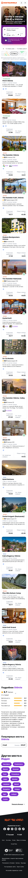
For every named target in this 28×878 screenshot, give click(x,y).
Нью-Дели (6, 764)
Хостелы (8, 840)
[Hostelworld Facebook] (4, 829)
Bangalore (6, 789)
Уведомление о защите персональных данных (12, 859)
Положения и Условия (8, 863)
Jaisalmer (6, 784)
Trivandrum (15, 774)
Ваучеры (23, 863)
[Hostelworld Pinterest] (19, 829)
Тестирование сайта (10, 866)
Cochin (5, 799)
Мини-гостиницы (21, 840)
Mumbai (14, 779)
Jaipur (5, 779)
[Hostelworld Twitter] (8, 829)
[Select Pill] (21, 2)
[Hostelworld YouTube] (16, 829)
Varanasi (16, 769)
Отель (4, 477)
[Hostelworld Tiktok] (23, 829)
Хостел (5, 153)
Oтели (14, 840)
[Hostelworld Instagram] (12, 829)
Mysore (5, 769)
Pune (4, 774)
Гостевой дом (6, 78)
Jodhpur (14, 794)
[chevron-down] (15, 693)
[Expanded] (3, 49)
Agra (4, 794)
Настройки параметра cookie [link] (14, 870)
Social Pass (14, 844)
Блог (3, 840)
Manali (16, 784)
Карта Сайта (20, 866)
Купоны (18, 863)
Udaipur (17, 789)
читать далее (23, 59)
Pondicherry (19, 764)
